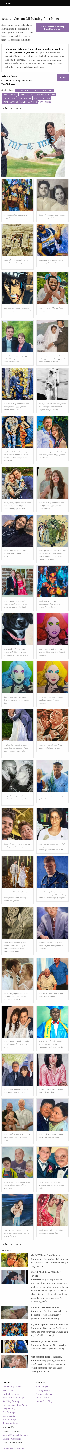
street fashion (21, 1185)
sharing (51, 1137)
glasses (46, 844)
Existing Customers (12, 1438)
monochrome (9, 801)
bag (22, 218)
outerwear (42, 355)
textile (41, 1233)
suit (63, 358)
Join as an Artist (10, 1423)
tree (18, 218)
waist (54, 262)
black (10, 649)
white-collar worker (11, 361)
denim (6, 1188)
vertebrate (24, 308)
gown (13, 754)
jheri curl (42, 1092)
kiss (15, 215)
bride (6, 262)
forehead (42, 215)
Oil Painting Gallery (12, 1386)
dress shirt (48, 894)
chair (6, 265)
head (60, 745)
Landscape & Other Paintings (16, 1404)
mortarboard (50, 1041)
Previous (9, 108)
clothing (42, 745)
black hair (50, 652)
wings (57, 649)
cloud (6, 260)
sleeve (60, 260)
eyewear (42, 262)
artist (41, 945)
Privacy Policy (43, 1390)
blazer (11, 358)
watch (6, 942)
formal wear (18, 358)
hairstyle (11, 308)
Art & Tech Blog (44, 1401)
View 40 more (44, 101)
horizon (13, 1236)
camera (6, 1185)
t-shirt (58, 798)
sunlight (7, 999)
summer (47, 508)
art (9, 313)
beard (63, 451)
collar (6, 358)
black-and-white (20, 652)
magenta (42, 652)
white (11, 215)
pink (19, 607)
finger (53, 607)
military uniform (51, 556)
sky (9, 218)
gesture (62, 215)
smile (48, 215)
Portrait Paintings (11, 1393)
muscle (54, 260)
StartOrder (52, 27)
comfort (17, 942)
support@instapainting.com (15, 1435)
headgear (46, 406)
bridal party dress (10, 607)
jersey (21, 846)
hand (41, 601)
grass (18, 999)
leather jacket (25, 1182)
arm (49, 260)
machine (54, 849)
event (60, 218)
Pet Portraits (8, 1390)
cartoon (7, 311)
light (49, 601)
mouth (17, 308)
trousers (7, 891)
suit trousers (8, 1089)
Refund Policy (43, 1397)
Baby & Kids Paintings (13, 1397)
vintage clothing (51, 218)
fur (23, 945)
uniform (42, 409)
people (41, 556)
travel (14, 218)
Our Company (42, 1386)
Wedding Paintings (11, 1401)
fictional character (11, 700)
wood (11, 1137)
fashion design (16, 457)
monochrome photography (14, 948)
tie (25, 505)
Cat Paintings (9, 1412)
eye (52, 215)
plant (11, 260)
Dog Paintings (9, 1408)
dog (5, 649)
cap (54, 403)
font (46, 553)
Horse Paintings (10, 1415)
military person (56, 406)
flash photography (14, 451)
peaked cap (48, 403)
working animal (22, 655)
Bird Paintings (9, 1419)
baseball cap (50, 798)
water (11, 550)
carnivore (21, 649)
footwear (17, 1089)
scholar (54, 1044)
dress (11, 262)
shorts (6, 215)
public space (52, 1047)
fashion (41, 358)
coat (15, 262)
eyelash (17, 311)
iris (15, 355)
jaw (12, 311)
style (40, 406)
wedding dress (22, 260)
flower (60, 1182)
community (43, 1047)
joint (40, 260)
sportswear (23, 1137)
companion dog (10, 655)
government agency (51, 897)
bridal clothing (44, 361)
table (41, 891)
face (5, 403)
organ (49, 1089)
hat (58, 403)
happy (41, 218)
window (14, 604)
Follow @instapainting (13, 1448)
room (17, 951)
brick (24, 607)
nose (55, 745)
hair (5, 308)
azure (6, 1233)
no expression (24, 700)
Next (18, 108)
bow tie (50, 1185)
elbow (12, 1185)
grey (17, 1182)
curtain (6, 409)
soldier (59, 553)
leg (57, 308)
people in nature (19, 403)
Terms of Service (44, 1393)
